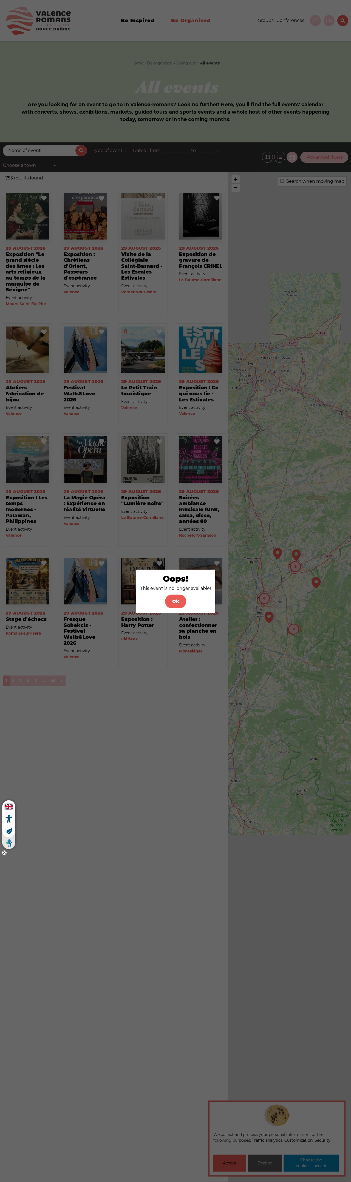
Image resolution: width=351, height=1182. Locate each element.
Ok (175, 601)
